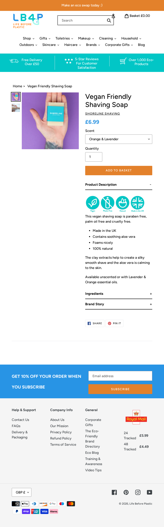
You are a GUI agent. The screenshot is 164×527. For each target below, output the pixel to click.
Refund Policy (61, 438)
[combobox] (86, 20)
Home (17, 86)
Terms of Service (63, 444)
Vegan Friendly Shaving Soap (49, 86)
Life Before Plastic (140, 503)
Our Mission (59, 426)
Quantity (92, 148)
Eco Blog (92, 453)
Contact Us (20, 420)
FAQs (16, 426)
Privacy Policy (61, 432)
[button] (118, 185)
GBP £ (20, 492)
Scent (89, 131)
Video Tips (93, 470)
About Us (57, 420)
